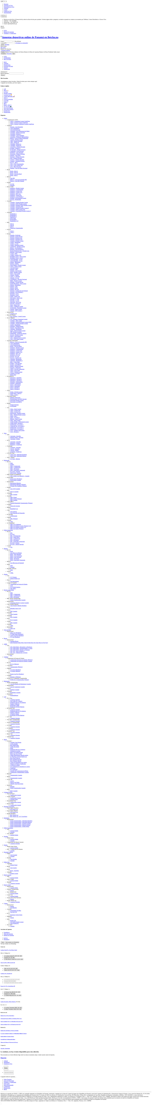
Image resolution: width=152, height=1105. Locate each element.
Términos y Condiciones (10, 33)
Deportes (6, 4)
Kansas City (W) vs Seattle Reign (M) (8, 986)
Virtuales (6, 8)
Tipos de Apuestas (8, 934)
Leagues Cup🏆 (8, 95)
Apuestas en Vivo (8, 5)
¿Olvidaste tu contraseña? (21, 43)
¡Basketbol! (7, 1062)
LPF (5, 89)
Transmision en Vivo (9, 7)
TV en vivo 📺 (7, 106)
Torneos (6, 67)
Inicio (5, 62)
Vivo (6, 938)
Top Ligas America (8, 109)
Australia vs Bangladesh (5, 1048)
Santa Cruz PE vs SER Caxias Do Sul (8, 962)
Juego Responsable (8, 1085)
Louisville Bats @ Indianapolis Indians (8, 1039)
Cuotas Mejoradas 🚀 (9, 96)
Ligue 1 (6, 102)
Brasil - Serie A (7, 105)
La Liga (6, 92)
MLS (5, 103)
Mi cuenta (3, 47)
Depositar (9, 53)
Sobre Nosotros (8, 1079)
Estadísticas (7, 932)
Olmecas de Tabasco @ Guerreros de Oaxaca (9, 1042)
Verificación (7, 69)
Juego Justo (7, 1083)
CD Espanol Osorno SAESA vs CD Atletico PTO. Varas (11, 1018)
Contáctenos (7, 1086)
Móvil (5, 1089)
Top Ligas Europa (8, 108)
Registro (7, 44)
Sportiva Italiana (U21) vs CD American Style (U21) (11, 1024)
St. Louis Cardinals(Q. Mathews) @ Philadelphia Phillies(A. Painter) (14, 1033)
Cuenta (3, 52)
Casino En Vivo (8, 11)
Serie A (6, 98)
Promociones (7, 65)
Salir (14, 53)
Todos (2, 942)
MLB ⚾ (6, 90)
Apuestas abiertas (5, 50)
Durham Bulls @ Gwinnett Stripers (7, 1036)
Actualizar (3, 53)
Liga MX (6, 100)
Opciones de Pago (8, 66)
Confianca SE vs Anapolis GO (6, 973)
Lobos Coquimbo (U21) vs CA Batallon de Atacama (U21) (12, 1021)
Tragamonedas (7, 12)
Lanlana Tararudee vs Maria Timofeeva (8, 1001)
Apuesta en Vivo (8, 1063)
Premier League (8, 93)
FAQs (5, 30)
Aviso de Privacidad (9, 1080)
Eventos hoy (7, 110)
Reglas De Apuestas (9, 32)
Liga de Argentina (8, 99)
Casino (5, 9)
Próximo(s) (6, 939)
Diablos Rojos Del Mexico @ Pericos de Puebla (9, 1030)
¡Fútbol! (6, 1061)
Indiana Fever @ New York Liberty (7, 1015)
